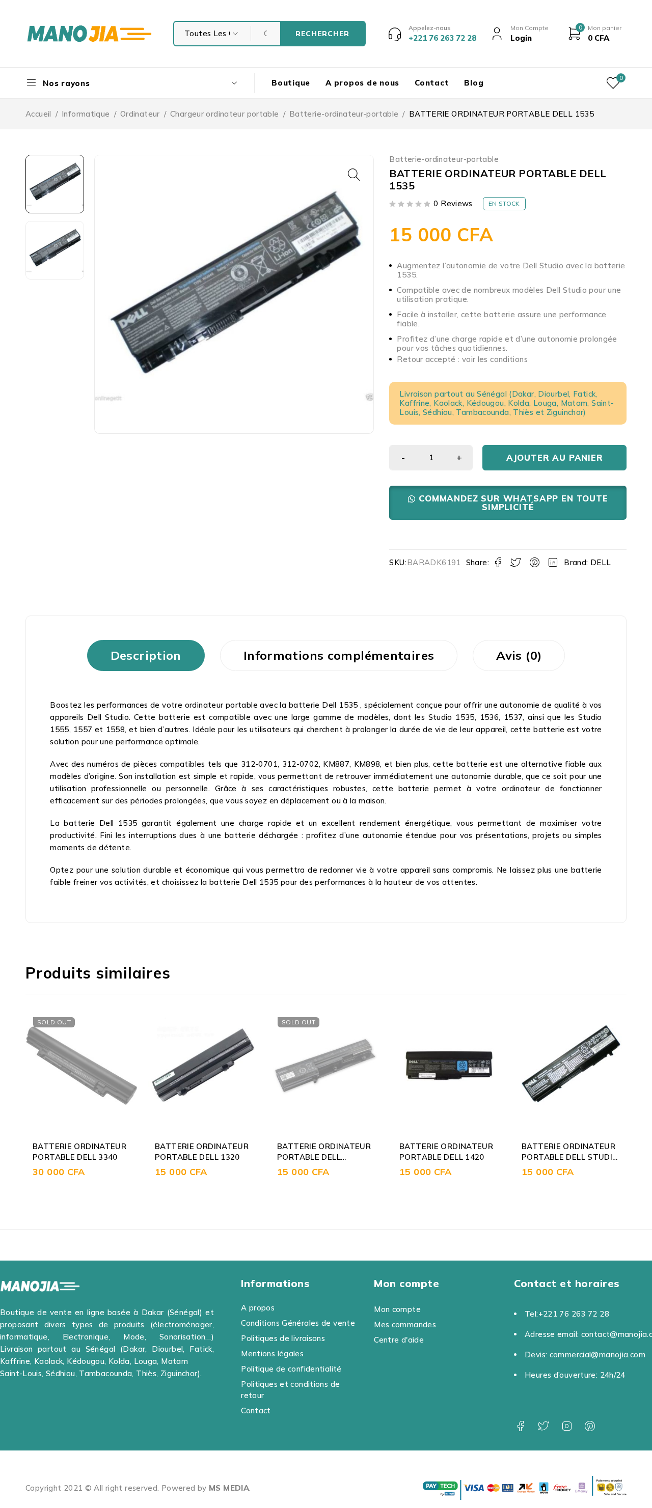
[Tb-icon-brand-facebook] (520, 1426)
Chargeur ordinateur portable (224, 114)
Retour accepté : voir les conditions (462, 359)
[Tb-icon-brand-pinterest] (589, 1426)
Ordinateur (140, 114)
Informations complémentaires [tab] (338, 655)
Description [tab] (146, 655)
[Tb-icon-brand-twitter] (543, 1426)
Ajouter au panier (554, 457)
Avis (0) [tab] (518, 655)
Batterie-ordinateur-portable (344, 114)
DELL (600, 562)
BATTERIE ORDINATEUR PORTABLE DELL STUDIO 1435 (448, 1156)
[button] (354, 174)
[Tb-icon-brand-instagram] (566, 1426)
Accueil (38, 114)
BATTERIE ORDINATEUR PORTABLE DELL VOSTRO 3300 (202, 1156)
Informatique (86, 114)
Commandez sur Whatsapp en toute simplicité (513, 502)
